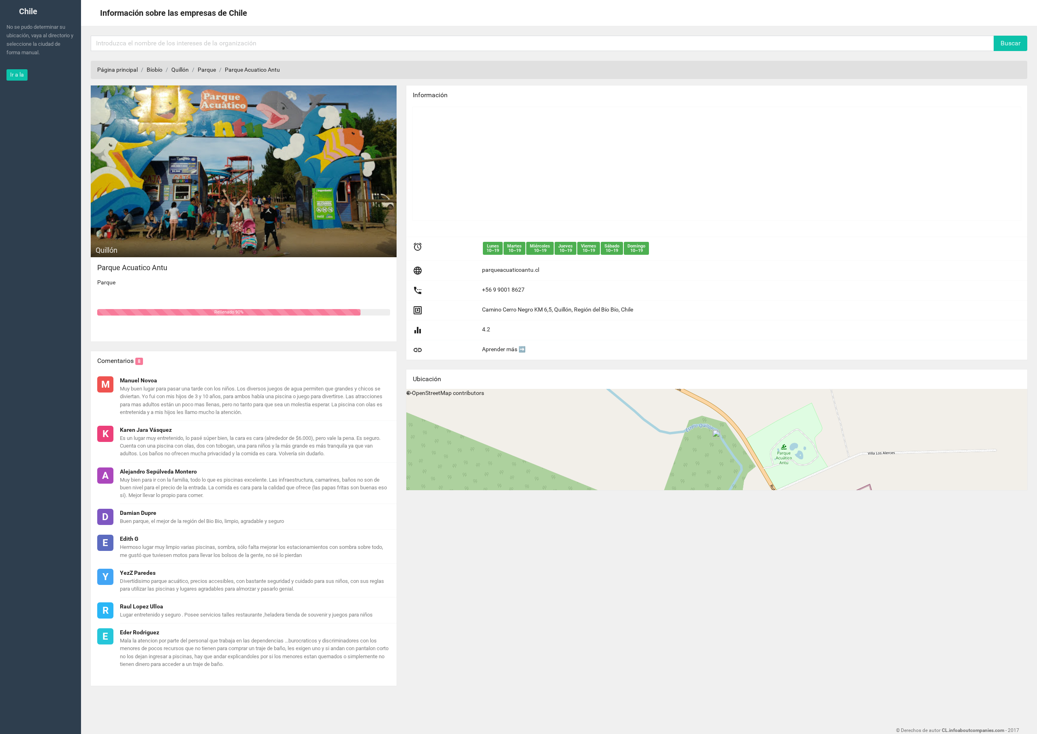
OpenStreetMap (432, 393)
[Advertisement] (656, 163)
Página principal (117, 69)
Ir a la (17, 74)
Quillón (180, 69)
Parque (207, 69)
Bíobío (154, 69)
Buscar (1010, 43)
